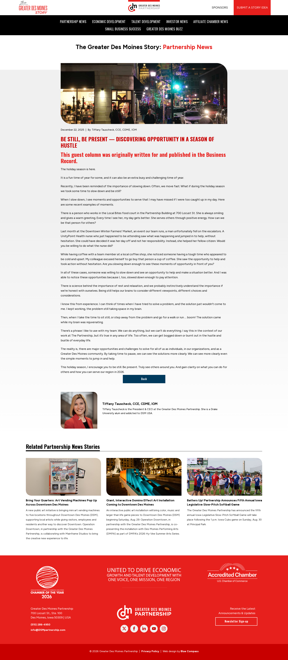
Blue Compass (190, 651)
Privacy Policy (150, 651)
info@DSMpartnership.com (48, 629)
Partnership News (187, 47)
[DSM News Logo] (33, 7)
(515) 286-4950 (40, 624)
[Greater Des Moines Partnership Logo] (144, 6)
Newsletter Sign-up (236, 621)
